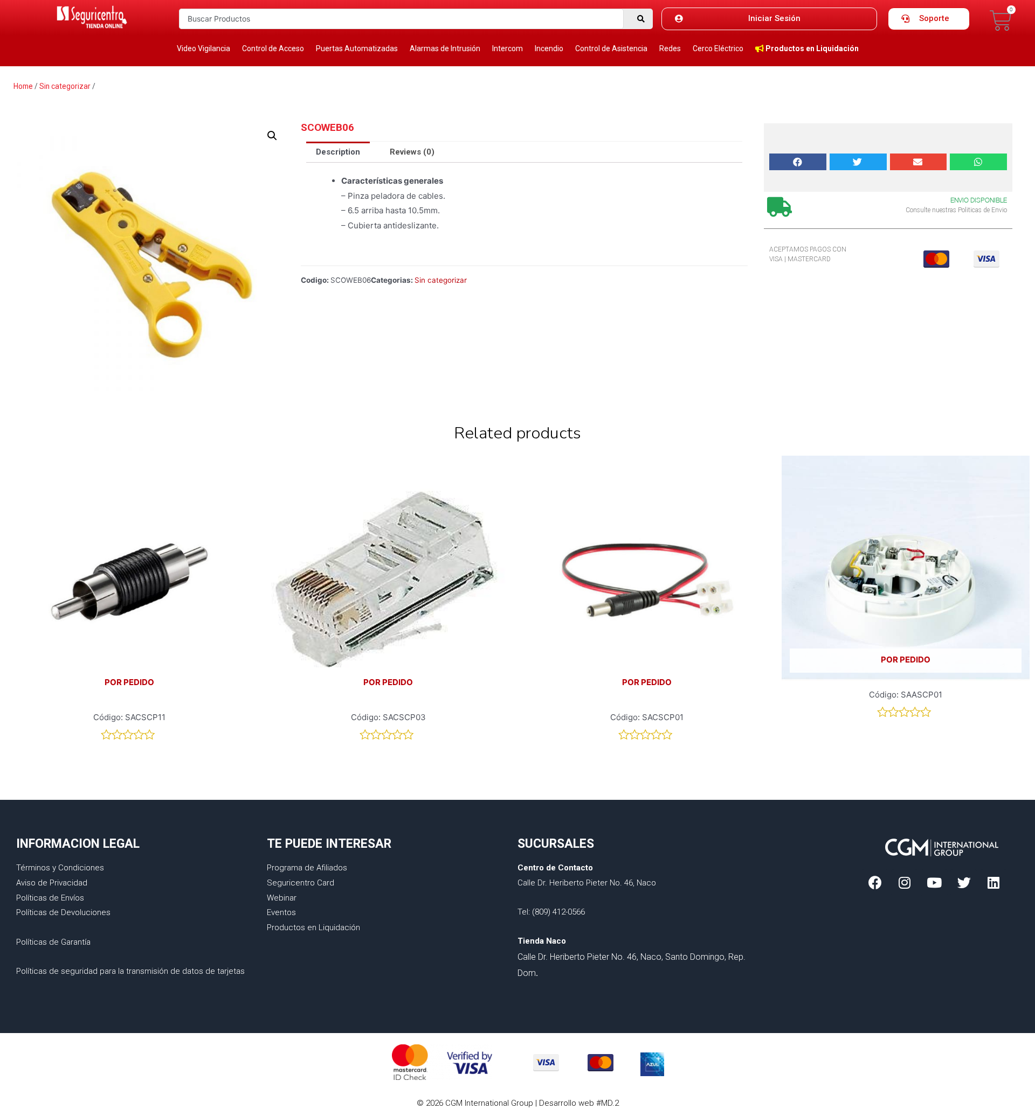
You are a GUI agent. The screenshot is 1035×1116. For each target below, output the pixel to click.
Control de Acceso (273, 48)
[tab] (338, 152)
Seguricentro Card (300, 883)
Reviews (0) (412, 152)
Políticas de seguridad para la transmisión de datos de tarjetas (130, 971)
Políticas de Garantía (53, 942)
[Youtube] (934, 882)
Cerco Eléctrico (718, 48)
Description (338, 152)
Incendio (549, 48)
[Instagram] (904, 882)
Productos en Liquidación (313, 927)
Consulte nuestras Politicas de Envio (956, 210)
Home (23, 86)
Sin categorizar (65, 86)
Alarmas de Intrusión (445, 48)
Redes (670, 48)
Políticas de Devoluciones (63, 912)
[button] (769, 19)
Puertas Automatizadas (357, 48)
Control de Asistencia (611, 48)
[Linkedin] (993, 882)
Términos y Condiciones (60, 868)
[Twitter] (963, 882)
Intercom (507, 48)
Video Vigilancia (203, 48)
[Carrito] (1000, 20)
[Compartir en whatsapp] (978, 162)
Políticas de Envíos (50, 898)
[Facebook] (874, 882)
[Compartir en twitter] (858, 162)
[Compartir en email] (918, 162)
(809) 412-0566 (558, 912)
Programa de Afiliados (307, 868)
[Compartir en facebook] (797, 162)
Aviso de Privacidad (51, 883)
